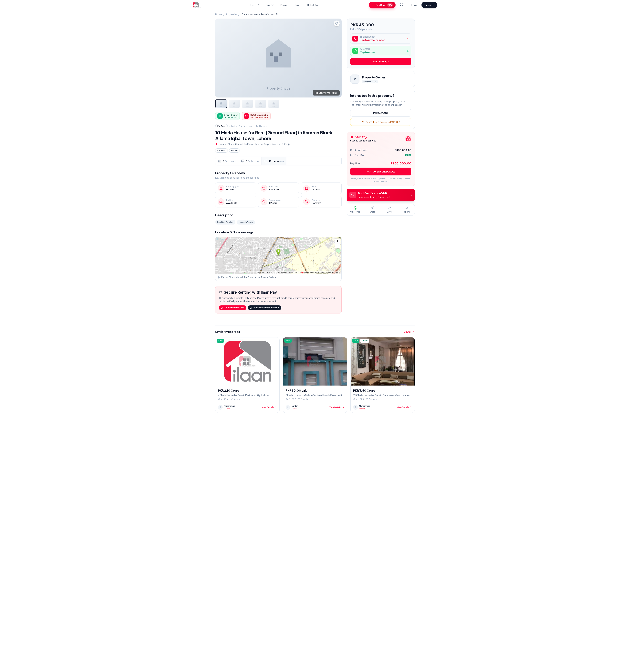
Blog (297, 4)
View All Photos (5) (328, 93)
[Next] (336, 58)
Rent (252, 4)
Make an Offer (380, 112)
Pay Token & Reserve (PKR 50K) (383, 122)
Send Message (380, 61)
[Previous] (220, 58)
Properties (231, 14)
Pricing (284, 4)
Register (429, 4)
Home (218, 14)
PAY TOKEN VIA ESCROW (381, 171)
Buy (268, 4)
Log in (414, 4)
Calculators (313, 4)
